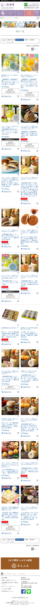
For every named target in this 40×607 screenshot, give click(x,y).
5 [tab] (16, 29)
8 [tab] (20, 29)
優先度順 (32, 40)
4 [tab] (15, 29)
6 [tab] (18, 29)
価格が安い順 (11, 40)
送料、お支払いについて (9, 580)
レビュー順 (10, 42)
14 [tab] (28, 29)
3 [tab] (13, 29)
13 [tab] (27, 29)
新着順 (26, 40)
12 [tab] (26, 29)
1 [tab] (11, 29)
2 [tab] (12, 29)
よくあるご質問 (6, 589)
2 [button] (34, 49)
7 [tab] (19, 29)
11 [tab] (24, 29)
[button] (37, 48)
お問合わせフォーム (7, 591)
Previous (2, 24)
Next (38, 24)
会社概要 (4, 577)
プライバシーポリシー (8, 586)
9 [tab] (22, 29)
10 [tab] (23, 29)
